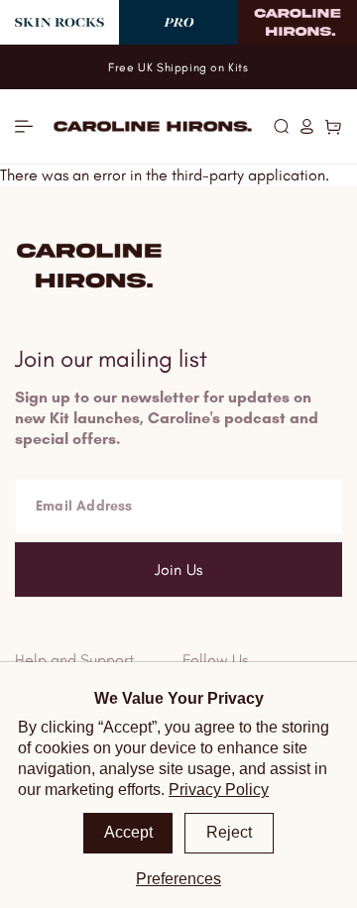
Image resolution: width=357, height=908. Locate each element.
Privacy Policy (219, 789)
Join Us (178, 569)
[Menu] (24, 126)
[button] (281, 126)
